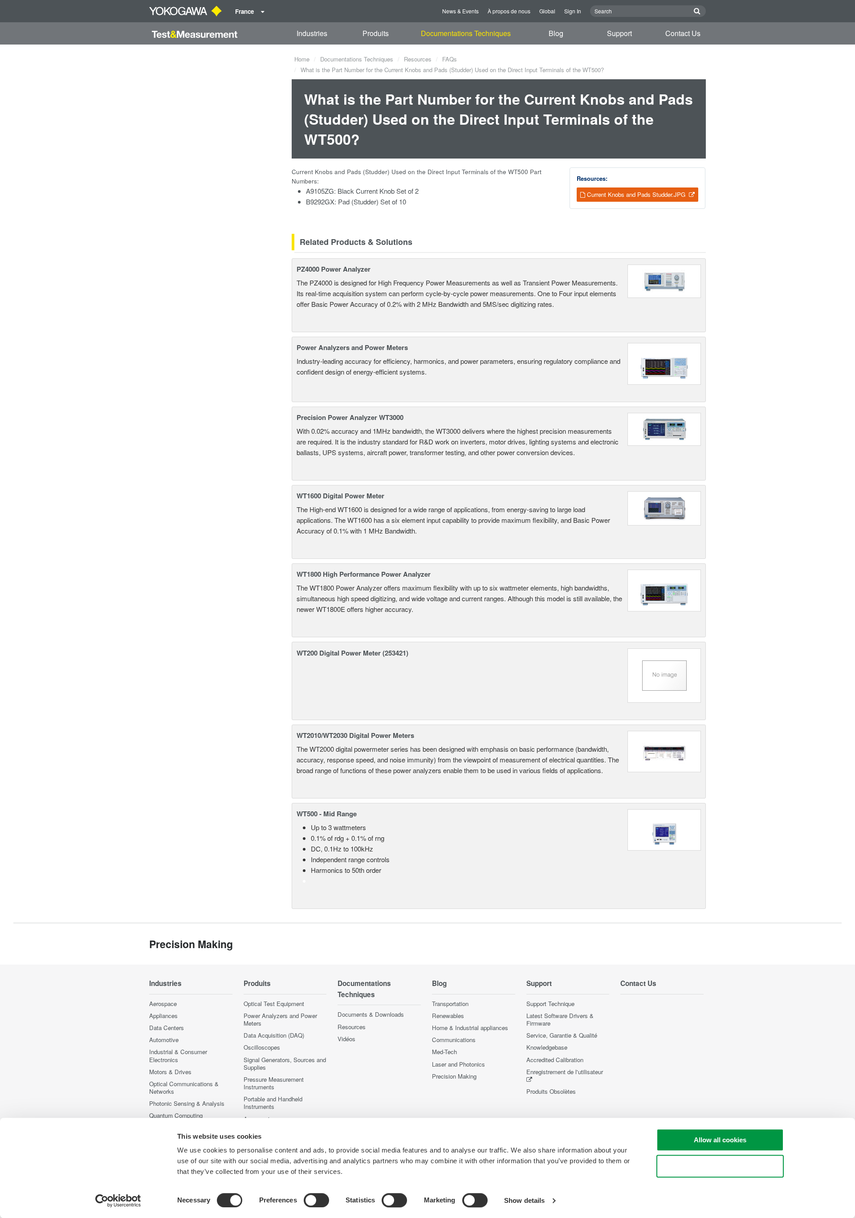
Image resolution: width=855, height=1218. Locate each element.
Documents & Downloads (371, 1014)
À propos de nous (509, 11)
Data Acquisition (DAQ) (274, 1035)
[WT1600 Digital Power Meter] (664, 507)
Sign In (572, 11)
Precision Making (454, 1076)
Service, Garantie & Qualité (561, 1035)
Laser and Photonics (458, 1064)
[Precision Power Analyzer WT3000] (664, 428)
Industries (312, 33)
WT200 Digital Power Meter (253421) (352, 653)
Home (301, 59)
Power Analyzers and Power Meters (352, 347)
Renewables (448, 1015)
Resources (418, 59)
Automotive (164, 1039)
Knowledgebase (546, 1047)
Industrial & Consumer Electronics (178, 1055)
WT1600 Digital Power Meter (340, 496)
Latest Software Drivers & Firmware (560, 1019)
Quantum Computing (176, 1115)
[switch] (316, 1200)
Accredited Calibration (554, 1059)
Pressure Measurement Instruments (274, 1083)
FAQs (449, 59)
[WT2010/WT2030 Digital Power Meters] (664, 750)
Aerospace (163, 1003)
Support (619, 33)
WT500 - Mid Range (327, 814)
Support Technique (550, 1003)
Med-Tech (444, 1051)
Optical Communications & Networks (184, 1087)
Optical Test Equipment (274, 1003)
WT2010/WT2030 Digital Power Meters (355, 735)
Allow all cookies (720, 1140)
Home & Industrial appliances (470, 1027)
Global (547, 11)
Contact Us (682, 33)
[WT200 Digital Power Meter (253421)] (664, 674)
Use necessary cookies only (720, 1166)
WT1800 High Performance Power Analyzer (364, 574)
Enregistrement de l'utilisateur (564, 1071)
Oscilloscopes (262, 1047)
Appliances (163, 1015)
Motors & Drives (170, 1071)
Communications (454, 1039)
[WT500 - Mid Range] (664, 829)
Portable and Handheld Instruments (273, 1103)
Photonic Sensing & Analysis (186, 1103)
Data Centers (166, 1027)
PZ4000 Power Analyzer (333, 269)
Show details (524, 1200)
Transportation (450, 1003)
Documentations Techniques (466, 33)
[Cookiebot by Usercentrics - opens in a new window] (118, 1200)
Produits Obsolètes (551, 1091)
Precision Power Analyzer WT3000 (350, 417)
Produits (375, 33)
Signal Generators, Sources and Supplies (285, 1063)
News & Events (460, 11)
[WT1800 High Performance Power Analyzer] (664, 589)
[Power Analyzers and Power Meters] (664, 362)
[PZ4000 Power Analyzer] (664, 280)
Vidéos (346, 1039)
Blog (556, 33)
